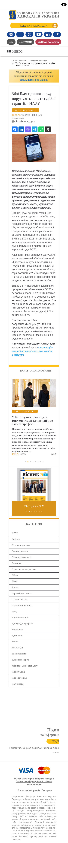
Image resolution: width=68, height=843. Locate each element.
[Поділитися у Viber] (28, 129)
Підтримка (17, 684)
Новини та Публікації (38, 61)
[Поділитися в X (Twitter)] (48, 129)
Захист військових (22, 605)
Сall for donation (48, 42)
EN (11, 42)
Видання (16, 563)
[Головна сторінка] (34, 15)
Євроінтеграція (20, 618)
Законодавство (20, 551)
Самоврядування (21, 557)
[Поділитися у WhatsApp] (41, 129)
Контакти (25, 42)
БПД (14, 612)
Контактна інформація (29, 790)
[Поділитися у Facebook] (15, 129)
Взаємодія (17, 648)
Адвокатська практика (24, 569)
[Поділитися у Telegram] (34, 129)
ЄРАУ (15, 533)
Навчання (17, 630)
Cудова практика (21, 545)
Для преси (47, 790)
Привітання (18, 672)
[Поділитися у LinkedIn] (21, 129)
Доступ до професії (22, 624)
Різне (15, 581)
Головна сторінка (19, 61)
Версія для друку (25, 121)
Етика (15, 642)
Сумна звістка (19, 599)
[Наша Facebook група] (11, 34)
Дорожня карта (20, 660)
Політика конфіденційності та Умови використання (34, 783)
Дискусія (17, 636)
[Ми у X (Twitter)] (29, 34)
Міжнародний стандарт (24, 666)
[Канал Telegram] (57, 34)
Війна (15, 575)
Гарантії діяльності (22, 593)
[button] (34, 76)
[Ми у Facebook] (20, 34)
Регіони (16, 539)
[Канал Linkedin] (48, 34)
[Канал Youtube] (39, 34)
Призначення (19, 678)
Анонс (15, 587)
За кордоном (19, 654)
